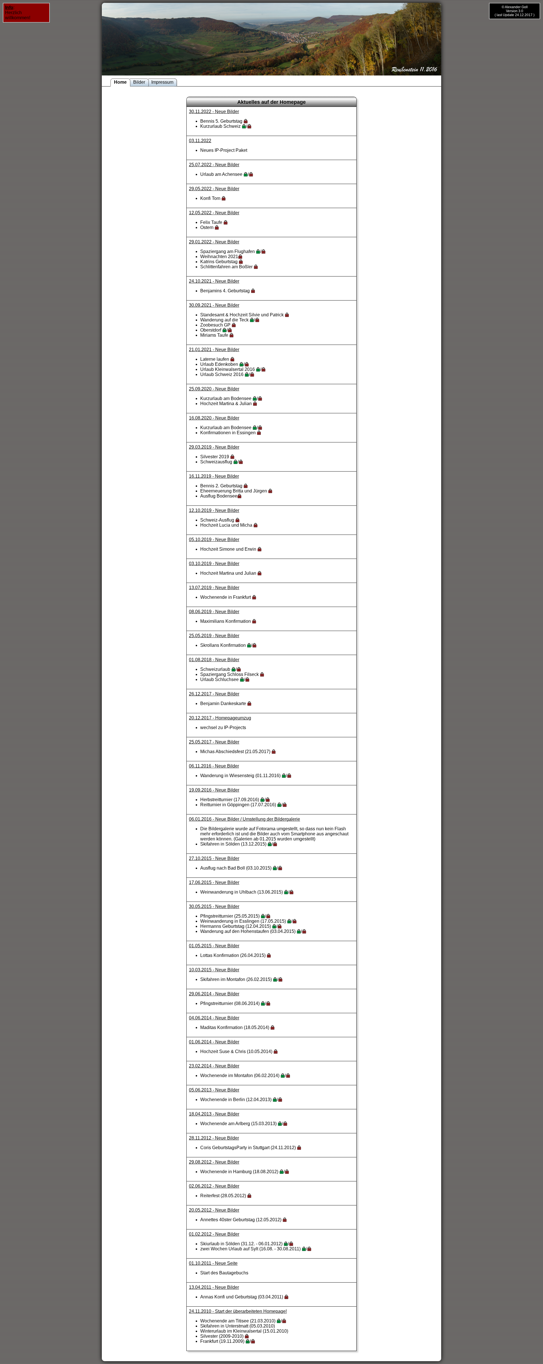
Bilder (139, 82)
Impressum (162, 82)
